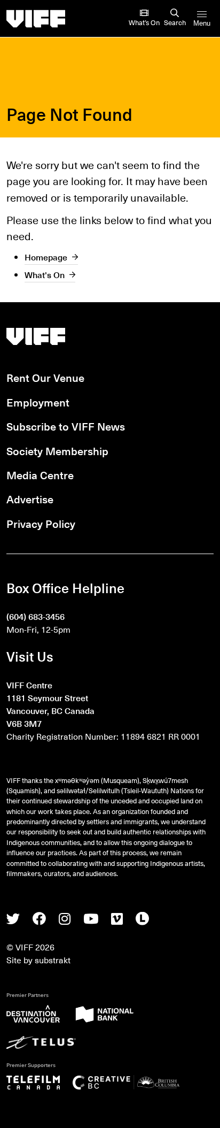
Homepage (46, 256)
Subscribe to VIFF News (65, 426)
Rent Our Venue (45, 377)
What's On (45, 274)
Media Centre (40, 474)
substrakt (52, 959)
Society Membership (57, 450)
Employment (37, 402)
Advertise (29, 498)
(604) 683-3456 (35, 616)
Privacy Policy (40, 523)
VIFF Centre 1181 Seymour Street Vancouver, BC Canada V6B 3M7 (50, 704)
